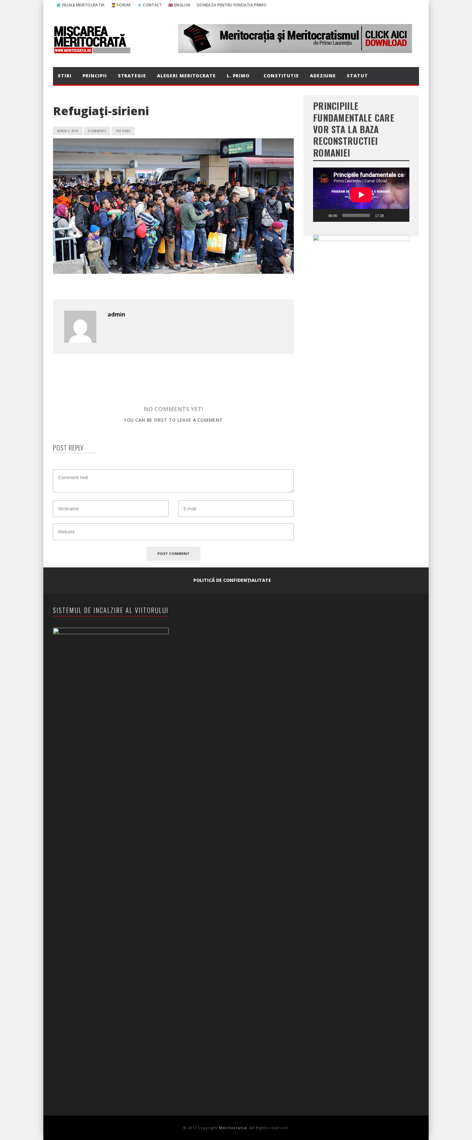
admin (116, 314)
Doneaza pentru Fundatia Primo (232, 5)
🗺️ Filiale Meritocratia (80, 5)
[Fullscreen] (401, 215)
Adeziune (323, 76)
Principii (95, 76)
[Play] (321, 215)
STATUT (357, 76)
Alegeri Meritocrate (186, 76)
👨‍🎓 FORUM (121, 5)
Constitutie (281, 76)
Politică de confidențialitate (232, 580)
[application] (361, 195)
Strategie (132, 76)
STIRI (65, 76)
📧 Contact (149, 5)
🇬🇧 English (179, 5)
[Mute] (391, 215)
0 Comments (97, 130)
